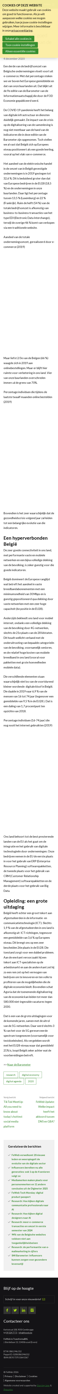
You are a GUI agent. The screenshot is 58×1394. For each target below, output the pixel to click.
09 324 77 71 (11, 1332)
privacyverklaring (22, 30)
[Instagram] (32, 1310)
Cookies (33, 1376)
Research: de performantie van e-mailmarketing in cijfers (30, 1249)
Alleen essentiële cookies (20, 51)
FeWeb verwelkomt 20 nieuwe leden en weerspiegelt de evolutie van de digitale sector (29, 1159)
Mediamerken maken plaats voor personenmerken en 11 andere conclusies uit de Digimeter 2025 (30, 1184)
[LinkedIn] (23, 1310)
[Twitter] (15, 1310)
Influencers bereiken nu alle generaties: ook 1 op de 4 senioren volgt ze (31, 1171)
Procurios (8, 1389)
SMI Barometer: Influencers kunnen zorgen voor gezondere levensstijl (29, 1259)
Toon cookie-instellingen (20, 45)
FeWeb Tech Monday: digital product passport (27, 1194)
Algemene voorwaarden (17, 1380)
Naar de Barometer (19, 1064)
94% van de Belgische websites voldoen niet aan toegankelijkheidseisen (29, 1238)
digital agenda (13, 1081)
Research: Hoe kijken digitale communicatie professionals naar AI (30, 1205)
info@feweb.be (25, 1332)
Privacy (8, 1376)
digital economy (30, 1074)
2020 (31, 1081)
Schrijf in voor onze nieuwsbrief (23, 1299)
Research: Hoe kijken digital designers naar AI (27, 1215)
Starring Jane (43, 1385)
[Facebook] (7, 1310)
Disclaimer (20, 1376)
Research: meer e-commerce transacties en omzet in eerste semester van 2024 (29, 1226)
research (10, 1074)
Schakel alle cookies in (18, 38)
